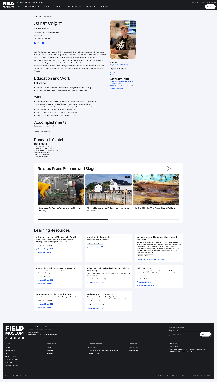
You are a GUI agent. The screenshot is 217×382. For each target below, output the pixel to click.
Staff (40, 16)
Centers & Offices (10, 356)
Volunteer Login (133, 350)
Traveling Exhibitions (94, 353)
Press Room (174, 346)
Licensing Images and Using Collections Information (103, 350)
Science (58, 7)
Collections (113, 73)
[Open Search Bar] (202, 6)
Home (35, 16)
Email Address (173, 330)
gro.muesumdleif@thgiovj (120, 65)
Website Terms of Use (193, 375)
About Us (8, 347)
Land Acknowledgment (12, 359)
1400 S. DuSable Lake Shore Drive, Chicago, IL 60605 (42, 334)
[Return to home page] (14, 330)
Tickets (208, 7)
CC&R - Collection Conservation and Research (124, 86)
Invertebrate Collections (117, 88)
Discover (47, 7)
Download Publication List (42, 132)
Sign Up (203, 334)
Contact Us (173, 343)
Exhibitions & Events (32, 7)
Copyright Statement (206, 375)
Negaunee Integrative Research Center (122, 81)
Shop (203, 2)
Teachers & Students (74, 7)
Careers (49, 347)
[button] (166, 168)
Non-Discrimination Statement (165, 375)
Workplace (50, 353)
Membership (196, 2)
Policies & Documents (11, 365)
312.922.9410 (174, 352)
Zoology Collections (116, 83)
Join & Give (104, 7)
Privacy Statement (180, 375)
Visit (18, 7)
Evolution (113, 75)
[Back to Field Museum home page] (8, 5)
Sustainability (9, 362)
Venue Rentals (92, 347)
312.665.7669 (185, 352)
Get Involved (90, 7)
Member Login (211, 2)
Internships (50, 350)
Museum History (10, 350)
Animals (112, 71)
